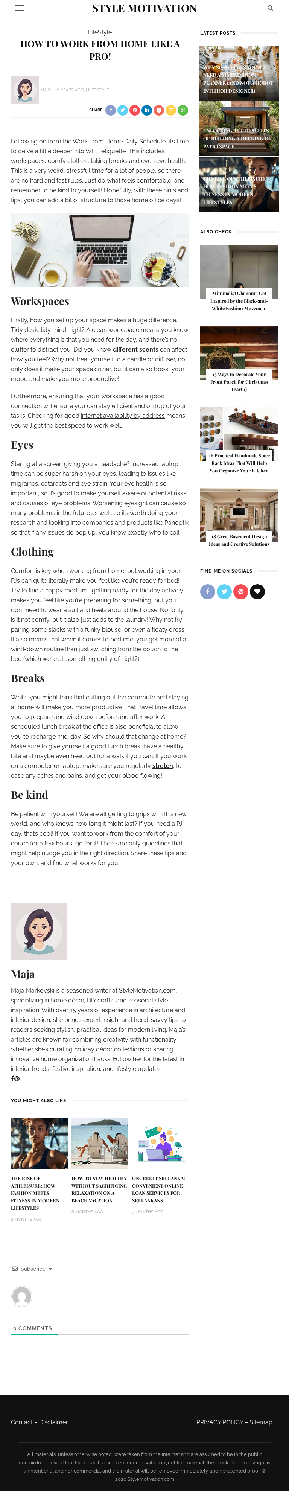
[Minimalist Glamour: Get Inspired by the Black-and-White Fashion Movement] (239, 271)
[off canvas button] (19, 7)
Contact (22, 1422)
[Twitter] (224, 591)
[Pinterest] (17, 1078)
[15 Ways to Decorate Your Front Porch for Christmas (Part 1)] (239, 352)
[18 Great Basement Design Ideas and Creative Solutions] (239, 514)
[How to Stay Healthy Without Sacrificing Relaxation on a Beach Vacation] (99, 1143)
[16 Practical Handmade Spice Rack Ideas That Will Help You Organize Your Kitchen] (239, 433)
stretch (162, 765)
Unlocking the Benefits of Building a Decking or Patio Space (237, 138)
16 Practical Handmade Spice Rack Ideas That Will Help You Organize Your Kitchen (239, 463)
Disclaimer (53, 1422)
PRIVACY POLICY (219, 1422)
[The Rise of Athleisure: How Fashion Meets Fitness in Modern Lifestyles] (39, 1143)
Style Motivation (144, 8)
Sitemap (260, 1422)
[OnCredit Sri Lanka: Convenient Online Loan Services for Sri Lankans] (160, 1143)
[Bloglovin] (257, 591)
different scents (135, 349)
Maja (45, 90)
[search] (270, 7)
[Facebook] (12, 1078)
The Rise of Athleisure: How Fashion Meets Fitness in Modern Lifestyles (35, 1193)
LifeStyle (100, 32)
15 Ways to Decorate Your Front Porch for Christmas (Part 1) (239, 381)
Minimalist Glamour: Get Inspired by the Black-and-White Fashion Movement (239, 300)
